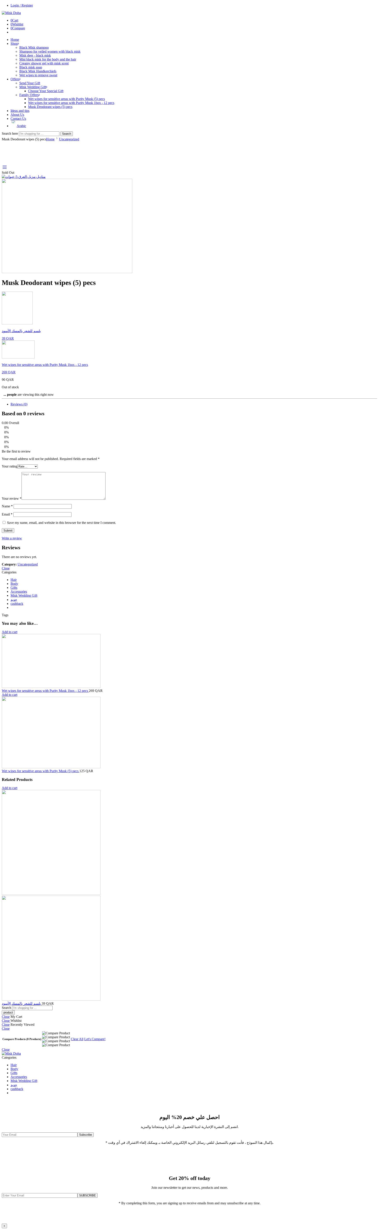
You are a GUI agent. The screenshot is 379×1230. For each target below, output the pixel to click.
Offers (15, 79)
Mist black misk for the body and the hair (47, 59)
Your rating (9, 466)
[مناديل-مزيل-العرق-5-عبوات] (24, 177)
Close (6, 568)
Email (7, 514)
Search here (10, 133)
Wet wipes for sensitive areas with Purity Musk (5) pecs (66, 99)
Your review (11, 498)
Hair (14, 580)
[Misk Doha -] (11, 13)
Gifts (14, 587)
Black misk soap (30, 67)
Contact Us (18, 118)
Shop (14, 43)
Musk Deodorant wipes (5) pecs (50, 107)
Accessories (19, 591)
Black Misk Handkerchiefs (37, 71)
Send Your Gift (29, 83)
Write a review (12, 538)
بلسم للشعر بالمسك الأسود (22, 1003)
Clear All (77, 1039)
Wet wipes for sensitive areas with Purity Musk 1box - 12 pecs (71, 103)
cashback (17, 603)
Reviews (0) (19, 404)
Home (15, 39)
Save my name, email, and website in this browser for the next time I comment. (61, 523)
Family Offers (29, 95)
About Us (17, 114)
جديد (14, 600)
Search (66, 133)
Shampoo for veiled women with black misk (49, 51)
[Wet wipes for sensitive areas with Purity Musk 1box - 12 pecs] (189, 661)
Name (7, 506)
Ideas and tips (20, 111)
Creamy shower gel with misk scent (44, 63)
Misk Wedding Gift (32, 87)
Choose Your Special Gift (45, 91)
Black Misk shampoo (34, 47)
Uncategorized (69, 139)
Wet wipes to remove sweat (38, 75)
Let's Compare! (94, 1039)
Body (14, 583)
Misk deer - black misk (35, 55)
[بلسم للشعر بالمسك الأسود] (189, 895)
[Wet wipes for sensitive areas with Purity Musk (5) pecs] (189, 733)
